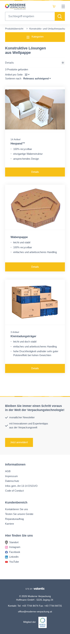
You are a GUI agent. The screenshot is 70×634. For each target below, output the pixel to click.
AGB (8, 471)
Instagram (14, 547)
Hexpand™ (18, 143)
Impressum (11, 476)
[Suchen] (60, 16)
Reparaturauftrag (14, 518)
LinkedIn (14, 556)
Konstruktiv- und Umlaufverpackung (48, 28)
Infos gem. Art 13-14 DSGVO (21, 485)
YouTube (14, 561)
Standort (14, 542)
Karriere (9, 523)
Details (9, 62)
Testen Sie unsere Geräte (19, 514)
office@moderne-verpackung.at (35, 611)
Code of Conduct (14, 490)
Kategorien (37, 36)
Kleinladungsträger (23, 336)
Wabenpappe (19, 237)
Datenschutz (12, 480)
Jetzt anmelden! (19, 442)
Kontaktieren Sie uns (16, 509)
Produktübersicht (14, 28)
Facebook (14, 551)
